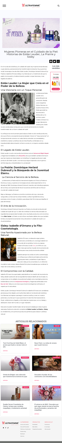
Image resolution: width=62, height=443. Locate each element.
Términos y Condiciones (25, 429)
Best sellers (35, 426)
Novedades (35, 424)
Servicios (22, 436)
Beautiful (22, 155)
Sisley (34, 245)
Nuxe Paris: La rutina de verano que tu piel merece (45, 344)
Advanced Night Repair (41, 153)
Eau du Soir (4, 284)
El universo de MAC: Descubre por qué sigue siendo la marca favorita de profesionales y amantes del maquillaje (46, 407)
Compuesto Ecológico (22, 281)
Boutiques (22, 433)
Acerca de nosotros (24, 424)
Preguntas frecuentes (37, 429)
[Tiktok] (8, 428)
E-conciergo (47, 426)
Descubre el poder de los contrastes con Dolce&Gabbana (45, 375)
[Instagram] (3, 428)
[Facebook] (6, 428)
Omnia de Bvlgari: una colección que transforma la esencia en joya (15, 375)
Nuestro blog (23, 431)
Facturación (47, 424)
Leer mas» (5, 350)
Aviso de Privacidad (24, 426)
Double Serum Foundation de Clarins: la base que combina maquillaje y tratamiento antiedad (15, 406)
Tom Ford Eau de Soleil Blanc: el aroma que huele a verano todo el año (15, 345)
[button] (58, 6)
